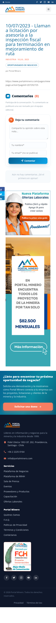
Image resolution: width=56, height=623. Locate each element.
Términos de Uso (34, 603)
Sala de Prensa (11, 481)
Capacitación (10, 496)
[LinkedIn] (52, 2)
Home (7, 2)
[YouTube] (49, 2)
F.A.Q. (7, 519)
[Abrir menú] (48, 9)
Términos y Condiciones (16, 530)
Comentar (29, 160)
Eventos (8, 486)
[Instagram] (45, 2)
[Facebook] (37, 2)
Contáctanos (10, 535)
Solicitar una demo (26, 406)
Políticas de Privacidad (15, 525)
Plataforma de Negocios (16, 471)
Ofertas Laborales (13, 501)
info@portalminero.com (20, 458)
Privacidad (18, 603)
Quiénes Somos (12, 515)
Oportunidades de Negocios (22, 65)
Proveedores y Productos (16, 491)
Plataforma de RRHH (14, 476)
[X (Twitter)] (41, 2)
